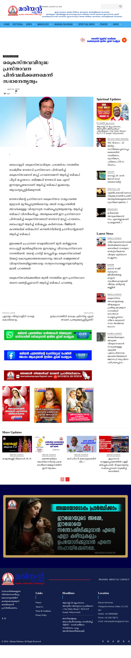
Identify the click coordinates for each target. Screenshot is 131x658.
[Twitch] (118, 641)
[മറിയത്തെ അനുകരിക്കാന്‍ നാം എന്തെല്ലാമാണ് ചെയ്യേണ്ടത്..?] (101, 212)
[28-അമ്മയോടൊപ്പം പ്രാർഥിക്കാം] (65, 526)
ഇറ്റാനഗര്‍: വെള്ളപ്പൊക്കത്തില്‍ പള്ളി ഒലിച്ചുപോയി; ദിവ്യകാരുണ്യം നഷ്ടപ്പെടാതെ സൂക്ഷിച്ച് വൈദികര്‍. (114, 465)
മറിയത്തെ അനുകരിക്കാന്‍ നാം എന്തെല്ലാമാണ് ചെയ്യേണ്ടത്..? (118, 218)
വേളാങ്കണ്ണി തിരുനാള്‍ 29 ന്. (17, 459)
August (111, 172)
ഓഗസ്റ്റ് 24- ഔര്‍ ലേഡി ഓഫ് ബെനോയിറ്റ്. (116, 178)
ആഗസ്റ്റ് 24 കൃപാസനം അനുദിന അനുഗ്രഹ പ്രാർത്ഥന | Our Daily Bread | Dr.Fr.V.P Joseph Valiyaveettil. (111, 130)
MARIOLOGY (113, 209)
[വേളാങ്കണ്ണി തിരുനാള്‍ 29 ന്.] (17, 444)
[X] (31, 298)
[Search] (120, 6)
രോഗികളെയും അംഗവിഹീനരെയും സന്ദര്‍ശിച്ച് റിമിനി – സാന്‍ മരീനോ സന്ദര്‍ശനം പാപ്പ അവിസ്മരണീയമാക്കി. (77, 625)
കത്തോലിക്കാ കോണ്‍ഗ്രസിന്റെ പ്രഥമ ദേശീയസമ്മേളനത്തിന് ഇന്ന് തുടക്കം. (49, 464)
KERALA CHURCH (115, 238)
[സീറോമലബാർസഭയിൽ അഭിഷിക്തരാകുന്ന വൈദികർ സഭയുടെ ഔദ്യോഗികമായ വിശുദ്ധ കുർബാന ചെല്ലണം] (101, 241)
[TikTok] (113, 641)
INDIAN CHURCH (11, 56)
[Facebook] (24, 298)
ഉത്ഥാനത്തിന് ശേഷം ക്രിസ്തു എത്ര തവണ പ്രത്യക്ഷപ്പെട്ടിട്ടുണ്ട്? (71, 318)
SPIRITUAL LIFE (114, 189)
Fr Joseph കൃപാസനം (106, 123)
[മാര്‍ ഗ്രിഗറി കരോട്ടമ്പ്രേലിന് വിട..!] (81, 444)
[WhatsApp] (46, 298)
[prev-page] (62, 479)
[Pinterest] (38, 298)
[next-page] (67, 479)
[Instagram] (108, 641)
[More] (66, 89)
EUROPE (111, 265)
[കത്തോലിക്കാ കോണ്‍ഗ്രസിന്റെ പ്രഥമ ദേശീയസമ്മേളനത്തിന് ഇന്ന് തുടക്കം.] (49, 444)
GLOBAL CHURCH (115, 333)
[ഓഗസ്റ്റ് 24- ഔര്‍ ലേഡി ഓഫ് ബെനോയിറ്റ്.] (101, 175)
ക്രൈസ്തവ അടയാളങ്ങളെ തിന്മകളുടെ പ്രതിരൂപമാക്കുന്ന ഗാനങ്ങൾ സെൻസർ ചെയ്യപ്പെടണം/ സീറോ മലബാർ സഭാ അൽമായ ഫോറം (117, 312)
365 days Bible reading (118, 139)
